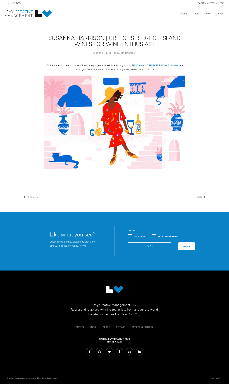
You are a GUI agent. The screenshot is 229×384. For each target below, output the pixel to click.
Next (200, 197)
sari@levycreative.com (211, 3)
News (207, 13)
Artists (184, 13)
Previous (32, 197)
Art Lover (139, 236)
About (196, 13)
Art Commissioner (168, 236)
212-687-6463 (13, 3)
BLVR (219, 378)
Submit (186, 246)
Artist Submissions (142, 327)
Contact (220, 13)
